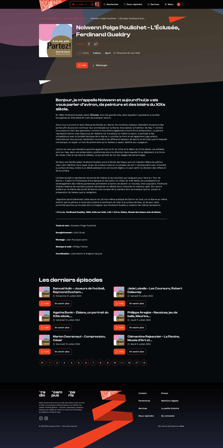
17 (137, 362)
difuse (181, 426)
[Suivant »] (144, 363)
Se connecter (168, 416)
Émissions (54, 18)
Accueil (42, 18)
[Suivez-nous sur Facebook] (41, 418)
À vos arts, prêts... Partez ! (75, 18)
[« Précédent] (42, 363)
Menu (170, 4)
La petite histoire (170, 408)
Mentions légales (169, 400)
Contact (142, 393)
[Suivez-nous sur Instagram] (46, 418)
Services (155, 4)
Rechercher (112, 4)
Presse (164, 393)
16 (129, 362)
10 (115, 362)
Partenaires (144, 400)
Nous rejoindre (134, 4)
